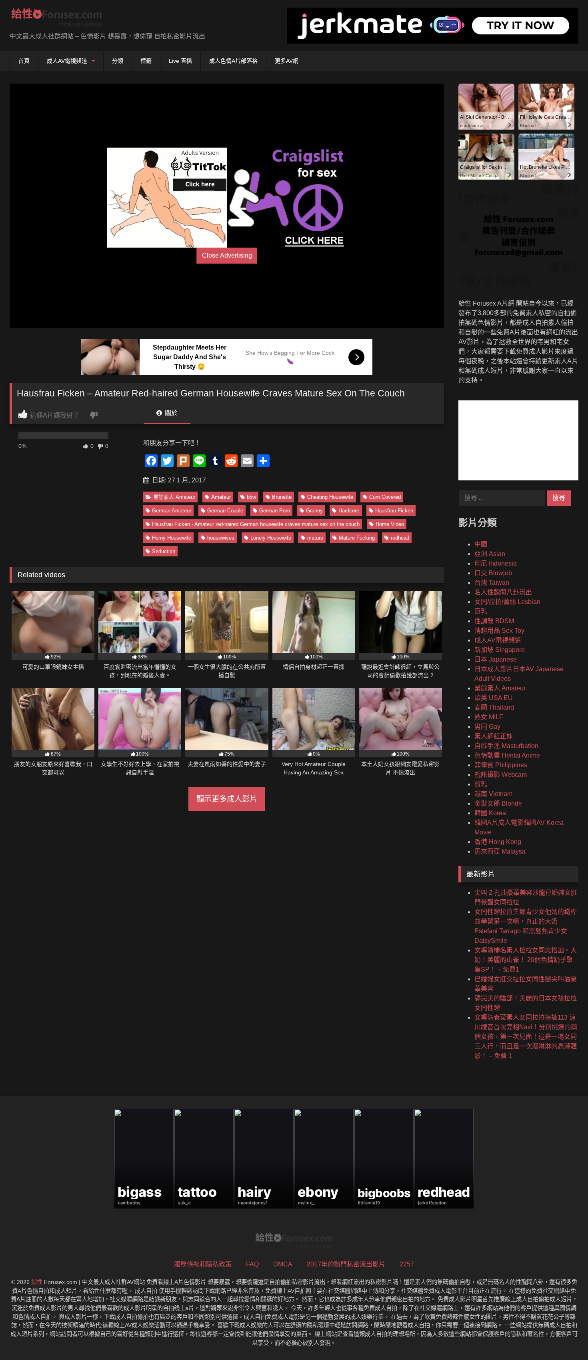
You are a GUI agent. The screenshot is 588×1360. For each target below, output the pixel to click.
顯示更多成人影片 (226, 799)
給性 (36, 1282)
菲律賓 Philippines (500, 765)
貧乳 (480, 784)
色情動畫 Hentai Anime (507, 755)
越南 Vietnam (493, 793)
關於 (170, 413)
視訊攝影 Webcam (500, 774)
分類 (117, 61)
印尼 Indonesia (495, 563)
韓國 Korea (490, 813)
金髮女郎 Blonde (498, 803)
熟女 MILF (488, 717)
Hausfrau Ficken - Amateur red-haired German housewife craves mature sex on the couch (256, 524)
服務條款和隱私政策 (203, 1264)
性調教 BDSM (494, 621)
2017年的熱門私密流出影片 (346, 1264)
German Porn (274, 511)
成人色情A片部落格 (233, 61)
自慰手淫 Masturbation (506, 745)
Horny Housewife (171, 538)
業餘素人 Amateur (174, 497)
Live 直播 (180, 61)
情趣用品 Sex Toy (499, 630)
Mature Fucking (357, 538)
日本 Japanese (495, 659)
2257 (407, 1264)
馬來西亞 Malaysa (500, 851)
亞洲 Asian (489, 553)
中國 (480, 544)
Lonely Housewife (270, 538)
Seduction (163, 551)
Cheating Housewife (330, 497)
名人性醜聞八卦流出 (503, 592)
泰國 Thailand (494, 707)
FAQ (252, 1264)
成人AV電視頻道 (67, 61)
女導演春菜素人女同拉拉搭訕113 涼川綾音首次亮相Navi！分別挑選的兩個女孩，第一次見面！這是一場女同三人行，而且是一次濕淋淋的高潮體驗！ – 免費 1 (525, 1036)
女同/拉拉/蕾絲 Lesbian (507, 601)
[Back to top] (563, 1336)
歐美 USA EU (493, 697)
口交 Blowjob (493, 573)
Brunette (282, 497)
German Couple (225, 511)
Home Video (390, 524)
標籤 (146, 61)
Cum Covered (385, 497)
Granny (314, 511)
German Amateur (171, 511)
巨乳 (480, 611)
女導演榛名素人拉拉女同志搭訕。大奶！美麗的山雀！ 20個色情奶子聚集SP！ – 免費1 (525, 960)
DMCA (282, 1264)
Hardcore (348, 511)
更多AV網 (286, 61)
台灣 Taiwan (491, 582)
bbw (251, 497)
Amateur (221, 497)
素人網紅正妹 (493, 736)
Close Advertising (227, 255)
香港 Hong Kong (497, 841)
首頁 (24, 61)
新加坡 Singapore (499, 649)
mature (315, 538)
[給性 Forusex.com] (57, 19)
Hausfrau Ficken (394, 511)
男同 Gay (487, 726)
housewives (220, 538)
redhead (400, 538)
